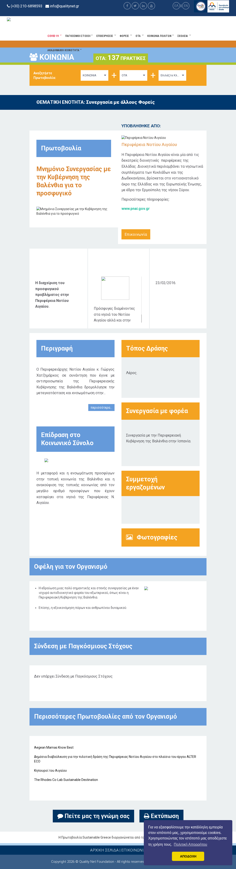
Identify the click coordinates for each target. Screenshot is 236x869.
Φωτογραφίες (156, 537)
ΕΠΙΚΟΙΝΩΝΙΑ (133, 850)
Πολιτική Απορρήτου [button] (190, 844)
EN (186, 6)
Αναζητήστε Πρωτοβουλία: (44, 75)
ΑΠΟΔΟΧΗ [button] (188, 856)
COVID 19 (53, 36)
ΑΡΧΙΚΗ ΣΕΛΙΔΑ (104, 850)
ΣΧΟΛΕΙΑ (183, 36)
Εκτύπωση (164, 816)
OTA (139, 36)
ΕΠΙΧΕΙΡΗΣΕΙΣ (105, 36)
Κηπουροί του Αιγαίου (50, 770)
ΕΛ (176, 6)
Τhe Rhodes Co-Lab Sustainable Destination (66, 780)
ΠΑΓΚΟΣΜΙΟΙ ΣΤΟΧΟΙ (78, 36)
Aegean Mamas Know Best (54, 747)
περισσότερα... (101, 407)
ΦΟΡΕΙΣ (125, 36)
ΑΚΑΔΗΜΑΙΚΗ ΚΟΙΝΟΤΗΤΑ (63, 50)
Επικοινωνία (136, 234)
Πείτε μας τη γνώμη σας (96, 816)
